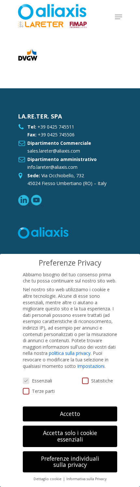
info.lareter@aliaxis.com (52, 167)
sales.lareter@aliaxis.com (53, 151)
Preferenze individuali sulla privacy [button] (70, 462)
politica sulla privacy (70, 353)
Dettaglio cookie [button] (48, 479)
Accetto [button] (70, 414)
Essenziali (42, 381)
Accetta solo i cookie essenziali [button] (70, 436)
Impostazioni (91, 366)
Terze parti (43, 391)
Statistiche (102, 381)
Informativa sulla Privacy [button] (86, 479)
